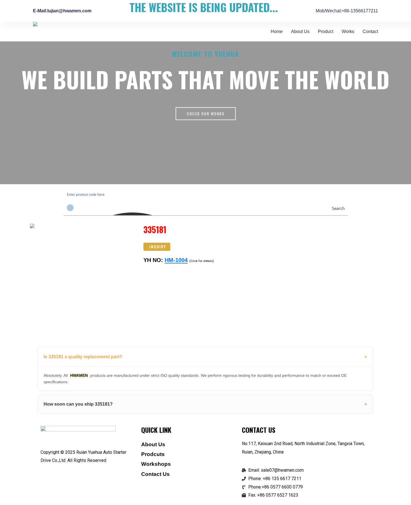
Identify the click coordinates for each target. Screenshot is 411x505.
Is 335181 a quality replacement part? (83, 356)
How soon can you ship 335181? (78, 404)
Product (325, 31)
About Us (300, 31)
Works (348, 31)
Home (277, 31)
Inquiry (157, 246)
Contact (370, 31)
